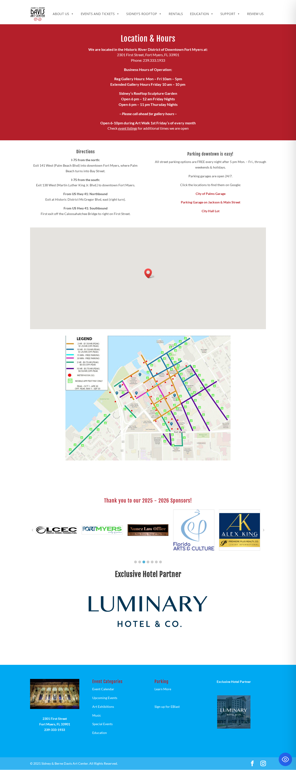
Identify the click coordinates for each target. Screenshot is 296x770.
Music (96, 715)
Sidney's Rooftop (141, 14)
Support (227, 14)
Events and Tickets (98, 14)
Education (199, 14)
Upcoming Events (104, 698)
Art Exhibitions (103, 707)
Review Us (255, 14)
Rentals (176, 14)
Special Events (102, 724)
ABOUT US (61, 14)
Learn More (162, 689)
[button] (149, 273)
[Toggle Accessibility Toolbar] (285, 759)
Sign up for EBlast (167, 707)
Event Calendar (103, 689)
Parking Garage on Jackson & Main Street (210, 202)
